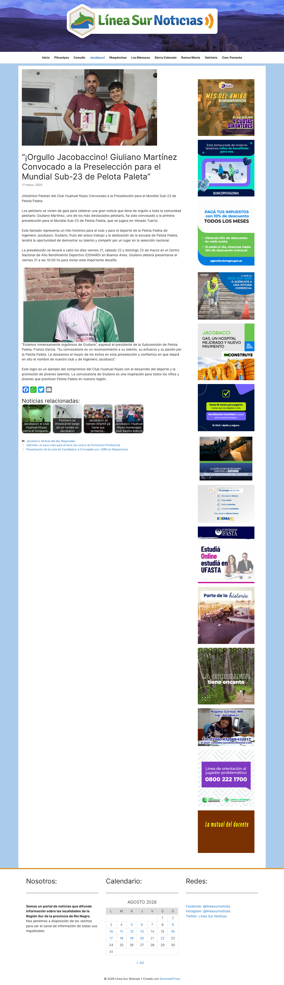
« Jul (140, 963)
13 (142, 931)
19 (131, 938)
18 (121, 938)
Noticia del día (50, 441)
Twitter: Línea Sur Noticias (206, 916)
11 (121, 931)
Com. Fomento (232, 57)
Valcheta (211, 57)
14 (152, 931)
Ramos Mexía (190, 57)
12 (131, 931)
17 (111, 938)
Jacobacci (97, 57)
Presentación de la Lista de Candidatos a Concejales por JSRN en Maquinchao (77, 449)
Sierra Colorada (166, 57)
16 (173, 931)
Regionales (68, 441)
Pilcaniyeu (61, 57)
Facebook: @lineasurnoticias (208, 906)
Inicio (46, 57)
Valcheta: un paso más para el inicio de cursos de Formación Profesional (73, 445)
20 (142, 938)
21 (152, 938)
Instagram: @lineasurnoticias (208, 911)
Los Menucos (140, 57)
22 (162, 938)
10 (111, 931)
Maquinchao (118, 57)
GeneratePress (170, 979)
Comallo (79, 57)
